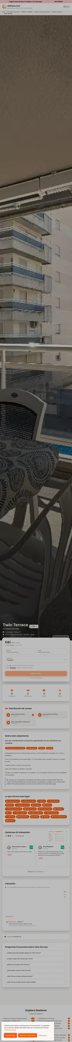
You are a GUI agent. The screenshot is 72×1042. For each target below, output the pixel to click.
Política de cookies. (10, 1030)
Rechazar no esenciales (27, 1035)
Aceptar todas (10, 1035)
